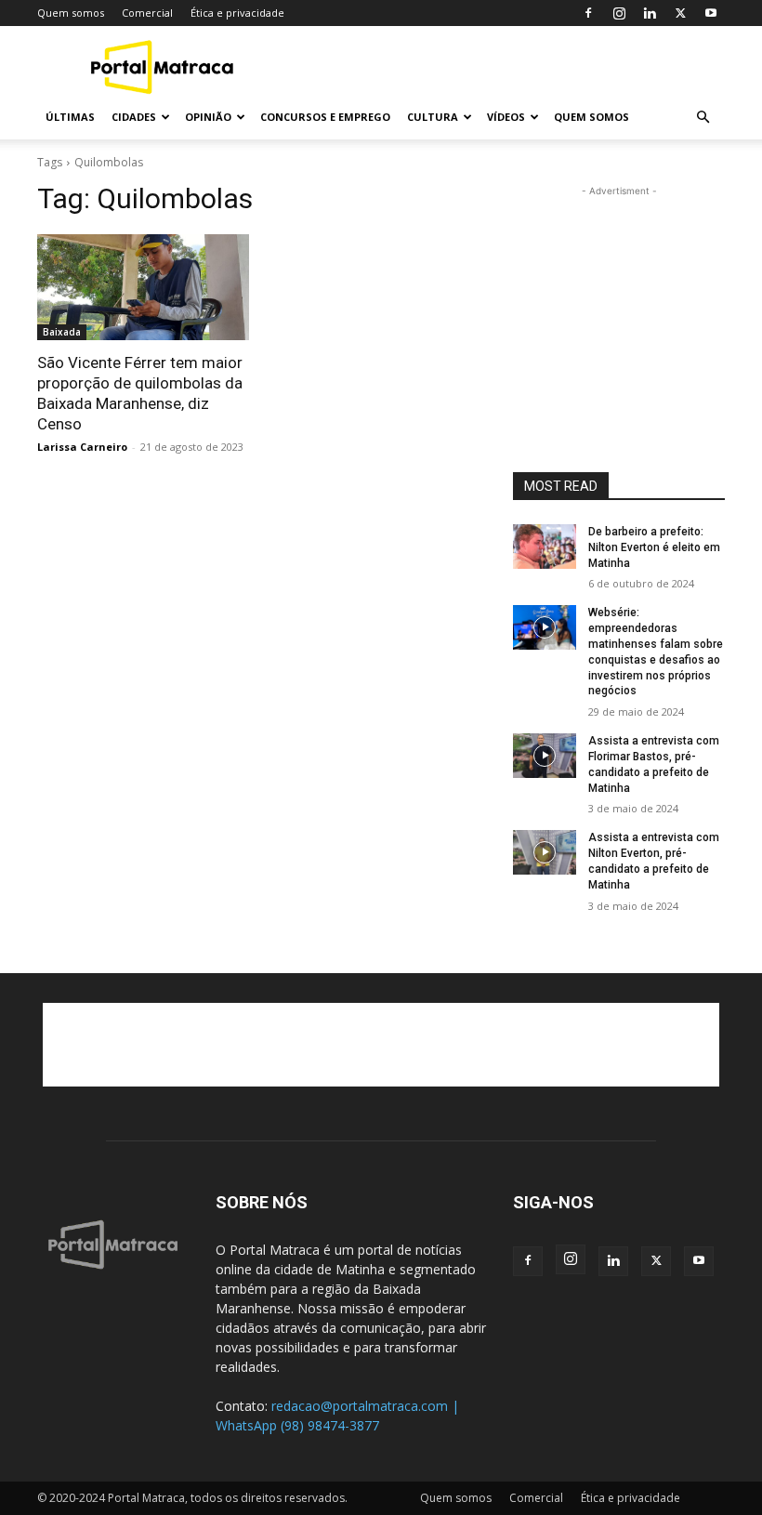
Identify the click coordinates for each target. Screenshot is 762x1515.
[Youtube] (711, 13)
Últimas (70, 117)
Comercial (147, 13)
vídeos (506, 117)
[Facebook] (588, 13)
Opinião (208, 117)
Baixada (62, 331)
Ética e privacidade (237, 13)
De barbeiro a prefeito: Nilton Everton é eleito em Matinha (654, 547)
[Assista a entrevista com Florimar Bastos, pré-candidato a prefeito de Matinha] (544, 755)
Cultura (432, 117)
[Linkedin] (649, 13)
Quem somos (70, 13)
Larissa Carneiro (82, 447)
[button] (702, 117)
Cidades (134, 117)
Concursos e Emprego (325, 117)
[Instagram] (619, 13)
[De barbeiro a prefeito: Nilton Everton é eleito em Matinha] (544, 546)
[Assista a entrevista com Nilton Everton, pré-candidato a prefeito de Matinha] (544, 852)
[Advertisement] (506, 67)
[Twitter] (680, 13)
